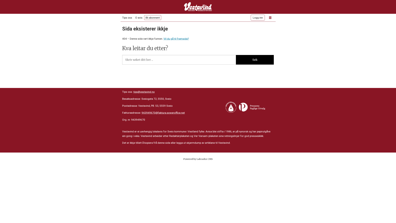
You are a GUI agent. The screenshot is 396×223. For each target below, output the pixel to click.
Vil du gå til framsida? (176, 38)
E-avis (139, 17)
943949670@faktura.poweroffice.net (163, 112)
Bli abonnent (153, 17)
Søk (254, 59)
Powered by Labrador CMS (198, 159)
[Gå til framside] (198, 7)
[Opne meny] (270, 17)
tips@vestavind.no (144, 91)
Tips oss (127, 17)
